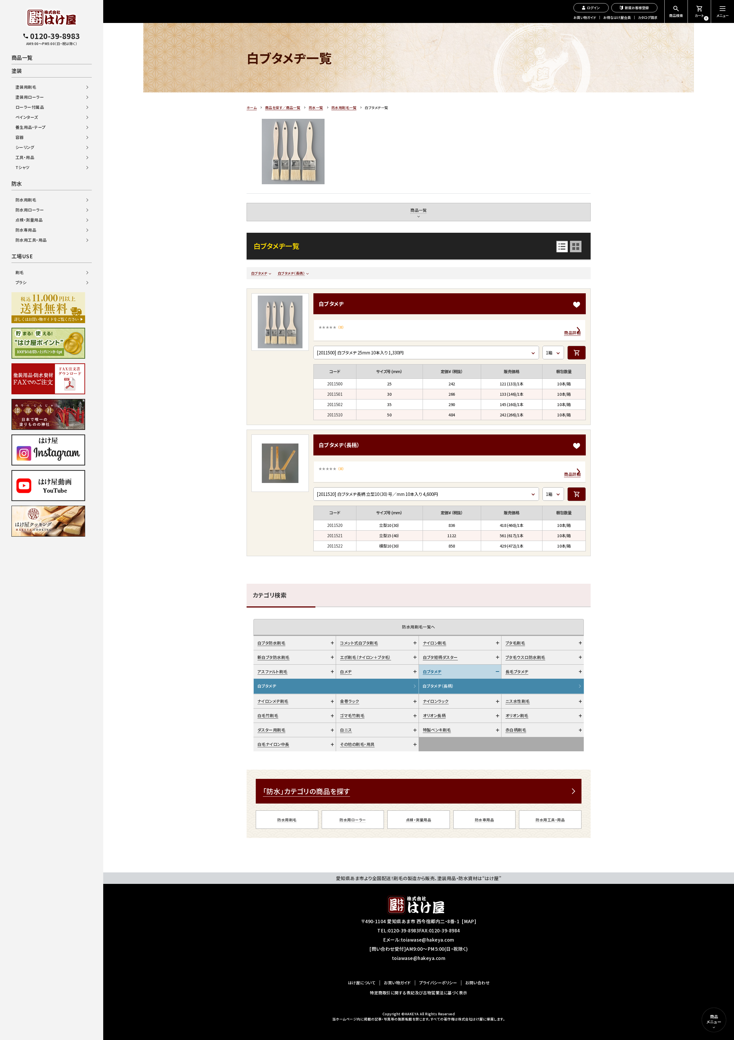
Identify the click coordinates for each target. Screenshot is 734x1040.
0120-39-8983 (403, 930)
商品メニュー (714, 1019)
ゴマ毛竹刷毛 (352, 715)
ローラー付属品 (29, 107)
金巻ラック (349, 701)
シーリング (24, 147)
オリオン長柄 (434, 715)
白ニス (346, 730)
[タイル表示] (575, 246)
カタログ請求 (647, 17)
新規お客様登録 (637, 7)
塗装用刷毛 (25, 87)
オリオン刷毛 (516, 715)
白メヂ (346, 671)
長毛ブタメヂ (516, 671)
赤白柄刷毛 (515, 730)
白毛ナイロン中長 (273, 744)
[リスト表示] (562, 246)
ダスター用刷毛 (271, 730)
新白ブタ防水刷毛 (273, 657)
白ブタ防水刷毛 (271, 643)
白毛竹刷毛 (267, 715)
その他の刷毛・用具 (357, 744)
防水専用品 (484, 819)
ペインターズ (26, 117)
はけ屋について (362, 982)
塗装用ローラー (29, 97)
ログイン (593, 7)
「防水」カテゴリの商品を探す (306, 791)
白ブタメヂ (259, 273)
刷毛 (19, 272)
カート (701, 16)
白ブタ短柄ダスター (440, 657)
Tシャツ (22, 167)
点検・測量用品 (418, 819)
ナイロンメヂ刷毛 (272, 701)
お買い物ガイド (584, 17)
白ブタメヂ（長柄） (291, 273)
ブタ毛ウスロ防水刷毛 (525, 657)
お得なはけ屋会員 (617, 17)
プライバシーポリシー (438, 982)
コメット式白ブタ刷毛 (359, 643)
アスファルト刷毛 (272, 671)
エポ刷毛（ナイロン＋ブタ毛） (365, 657)
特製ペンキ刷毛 (437, 730)
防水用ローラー (352, 819)
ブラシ (20, 282)
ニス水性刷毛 (517, 701)
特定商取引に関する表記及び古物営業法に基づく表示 (418, 993)
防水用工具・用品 (550, 819)
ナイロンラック (436, 701)
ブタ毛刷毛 (515, 643)
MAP (469, 921)
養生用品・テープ (30, 127)
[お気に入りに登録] (576, 305)
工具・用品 (24, 157)
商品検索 (676, 15)
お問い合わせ (477, 982)
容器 (19, 137)
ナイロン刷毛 (434, 643)
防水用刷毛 (286, 819)
